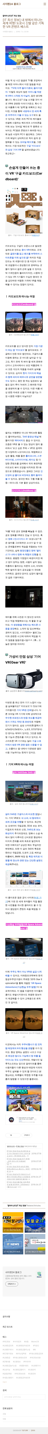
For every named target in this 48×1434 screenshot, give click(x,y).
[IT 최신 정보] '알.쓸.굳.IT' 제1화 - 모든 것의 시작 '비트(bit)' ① (18, 1161)
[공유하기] (14, 1135)
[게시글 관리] (17, 1135)
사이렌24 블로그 (12, 4)
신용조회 (32, 1374)
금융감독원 (8, 1374)
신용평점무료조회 (23, 1346)
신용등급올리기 (19, 1370)
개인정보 (7, 1342)
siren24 (35, 1342)
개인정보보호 (20, 1374)
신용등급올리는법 (23, 1350)
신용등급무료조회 (23, 1378)
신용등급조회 (8, 1346)
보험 (26, 1342)
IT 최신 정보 (20, 1146)
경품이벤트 (25, 1366)
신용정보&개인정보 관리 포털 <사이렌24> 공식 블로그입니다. (18, 1277)
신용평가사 (37, 1366)
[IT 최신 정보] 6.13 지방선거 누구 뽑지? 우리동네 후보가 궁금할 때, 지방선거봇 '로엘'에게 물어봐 (18, 1176)
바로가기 (35, 235)
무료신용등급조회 (36, 1354)
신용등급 (7, 1358)
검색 (42, 1397)
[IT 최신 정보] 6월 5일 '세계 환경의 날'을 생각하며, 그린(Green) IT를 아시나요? (18, 1184)
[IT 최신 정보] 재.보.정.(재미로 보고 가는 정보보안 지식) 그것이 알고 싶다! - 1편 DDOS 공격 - (18, 1153)
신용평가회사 (8, 1350)
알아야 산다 (11, 1146)
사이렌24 (17, 1342)
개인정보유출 (36, 1358)
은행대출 (7, 1362)
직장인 (36, 1346)
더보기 (5, 1382)
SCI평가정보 (8, 1354)
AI (35, 1350)
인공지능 (7, 1370)
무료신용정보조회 (20, 1358)
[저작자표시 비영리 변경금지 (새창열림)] (35, 1135)
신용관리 (32, 1370)
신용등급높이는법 (10, 1366)
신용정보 (17, 1362)
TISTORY (25, 1430)
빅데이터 (28, 1362)
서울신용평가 (8, 1378)
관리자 (33, 1430)
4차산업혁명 (21, 1354)
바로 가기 (35, 335)
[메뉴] (45, 4)
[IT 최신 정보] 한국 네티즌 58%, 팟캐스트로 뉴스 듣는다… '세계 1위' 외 (18, 1168)
